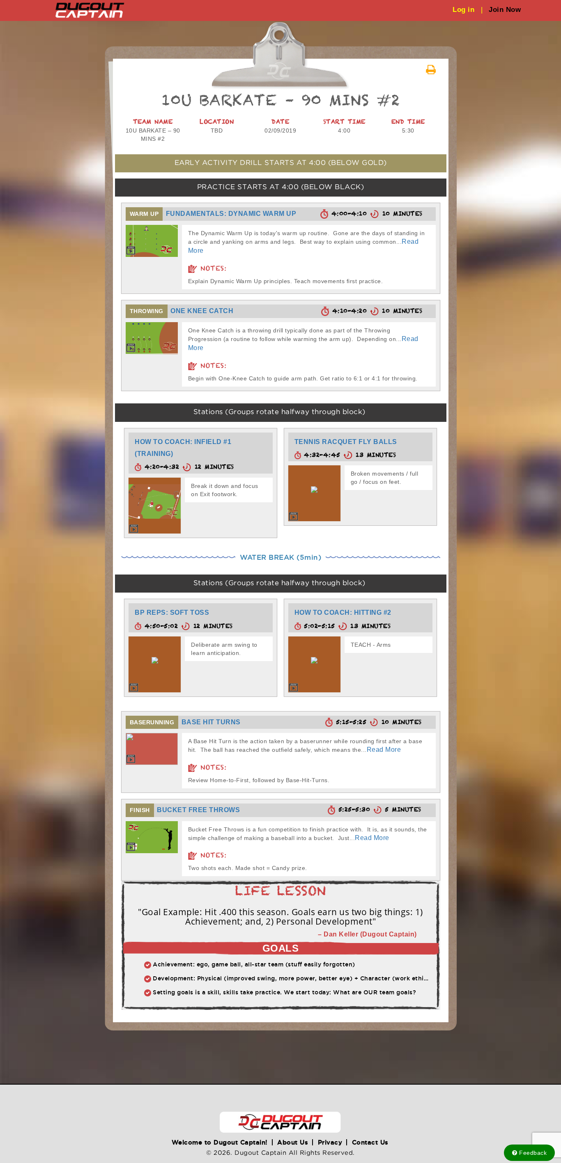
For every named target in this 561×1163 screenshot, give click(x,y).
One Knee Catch (201, 310)
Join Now (505, 10)
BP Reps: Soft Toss (172, 612)
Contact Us (370, 1142)
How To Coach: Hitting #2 (342, 612)
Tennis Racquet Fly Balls (345, 441)
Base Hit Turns (211, 722)
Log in (468, 10)
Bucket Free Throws (198, 809)
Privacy (330, 1142)
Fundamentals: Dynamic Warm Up (231, 213)
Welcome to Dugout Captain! (220, 1142)
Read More (384, 749)
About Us (292, 1142)
